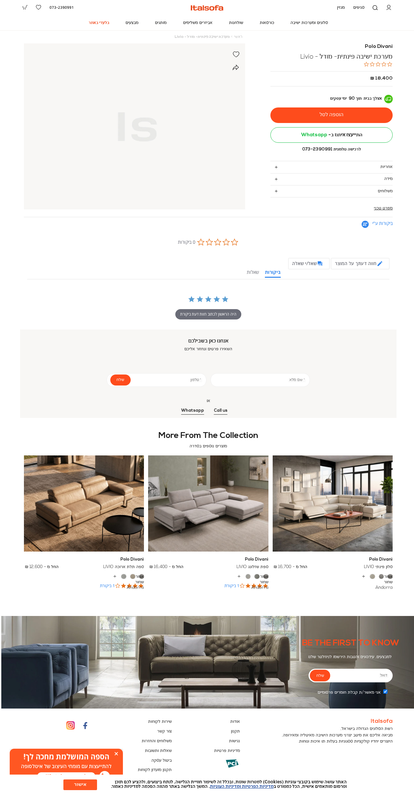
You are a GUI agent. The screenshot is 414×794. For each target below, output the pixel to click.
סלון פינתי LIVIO (378, 567)
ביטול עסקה (161, 760)
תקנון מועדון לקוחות (155, 770)
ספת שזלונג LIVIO (252, 567)
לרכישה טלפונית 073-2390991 (331, 149)
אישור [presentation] (80, 784)
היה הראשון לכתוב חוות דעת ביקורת (208, 314)
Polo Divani (379, 46)
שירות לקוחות (160, 722)
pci (222, 768)
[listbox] (332, 576)
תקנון (235, 731)
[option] (390, 576)
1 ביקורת (231, 585)
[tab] (331, 167)
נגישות (234, 741)
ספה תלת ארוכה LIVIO (123, 567)
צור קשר (164, 731)
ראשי (238, 37)
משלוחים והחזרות (157, 741)
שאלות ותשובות (158, 751)
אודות (235, 722)
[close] (116, 753)
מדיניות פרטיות (227, 751)
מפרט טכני (383, 208)
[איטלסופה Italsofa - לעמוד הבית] (207, 7)
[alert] (66, 766)
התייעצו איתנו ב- (331, 135)
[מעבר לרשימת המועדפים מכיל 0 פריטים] (38, 7)
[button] (388, 7)
